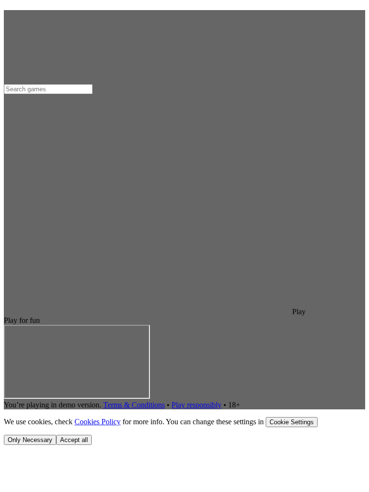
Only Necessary (30, 439)
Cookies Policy (97, 422)
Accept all (74, 439)
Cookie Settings (292, 422)
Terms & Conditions (134, 405)
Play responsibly (196, 405)
